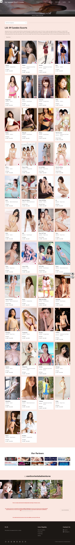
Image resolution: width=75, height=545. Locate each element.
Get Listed (57, 2)
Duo (45, 2)
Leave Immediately (65, 509)
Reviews (51, 2)
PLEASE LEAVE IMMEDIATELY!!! (27, 510)
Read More (8, 37)
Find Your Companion (10, 22)
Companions (39, 2)
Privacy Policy (40, 531)
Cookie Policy (40, 533)
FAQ (69, 2)
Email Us (66, 529)
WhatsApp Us (66, 531)
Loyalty (64, 2)
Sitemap (39, 535)
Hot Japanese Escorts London (14, 2)
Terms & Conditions (41, 529)
